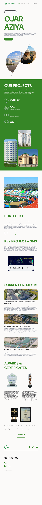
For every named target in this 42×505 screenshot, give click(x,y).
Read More (9, 39)
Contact (27, 3)
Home (19, 3)
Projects (23, 3)
